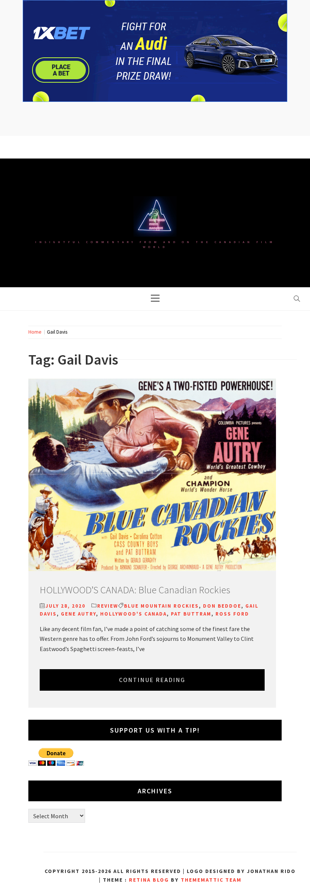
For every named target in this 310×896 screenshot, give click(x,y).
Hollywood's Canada (133, 614)
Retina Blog (149, 879)
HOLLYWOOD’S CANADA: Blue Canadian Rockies (135, 589)
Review (107, 606)
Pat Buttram (191, 614)
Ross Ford (232, 614)
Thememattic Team (211, 879)
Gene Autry (78, 614)
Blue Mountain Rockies (161, 606)
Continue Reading (152, 680)
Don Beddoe (222, 606)
